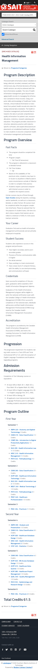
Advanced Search (8, 39)
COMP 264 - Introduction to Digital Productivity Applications (23, 441)
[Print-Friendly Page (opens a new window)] (32, 52)
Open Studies (10, 197)
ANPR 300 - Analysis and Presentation (20, 526)
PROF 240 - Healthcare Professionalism (19, 498)
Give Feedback (6, 658)
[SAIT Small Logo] (19, 7)
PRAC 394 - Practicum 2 (19, 594)
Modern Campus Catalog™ (23, 667)
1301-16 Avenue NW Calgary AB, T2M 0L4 (9, 632)
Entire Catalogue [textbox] (8, 25)
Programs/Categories (19, 68)
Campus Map (6, 621)
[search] (34, 2)
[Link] (2, 649)
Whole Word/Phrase (11, 34)
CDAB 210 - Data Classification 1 (23, 435)
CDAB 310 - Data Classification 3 (23, 530)
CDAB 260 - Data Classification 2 (23, 470)
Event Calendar (23, 625)
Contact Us (18, 621)
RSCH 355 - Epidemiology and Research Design (21, 583)
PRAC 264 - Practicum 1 (19, 509)
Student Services (8, 625)
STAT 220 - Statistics (18, 546)
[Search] (34, 30)
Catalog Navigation (10, 45)
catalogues (7, 663)
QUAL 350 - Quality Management (23, 576)
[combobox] (19, 15)
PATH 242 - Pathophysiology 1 (22, 458)
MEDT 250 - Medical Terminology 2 (23, 486)
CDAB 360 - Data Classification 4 (23, 555)
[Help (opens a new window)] (35, 52)
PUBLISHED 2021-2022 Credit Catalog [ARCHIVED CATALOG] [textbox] (19, 15)
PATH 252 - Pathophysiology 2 (22, 492)
